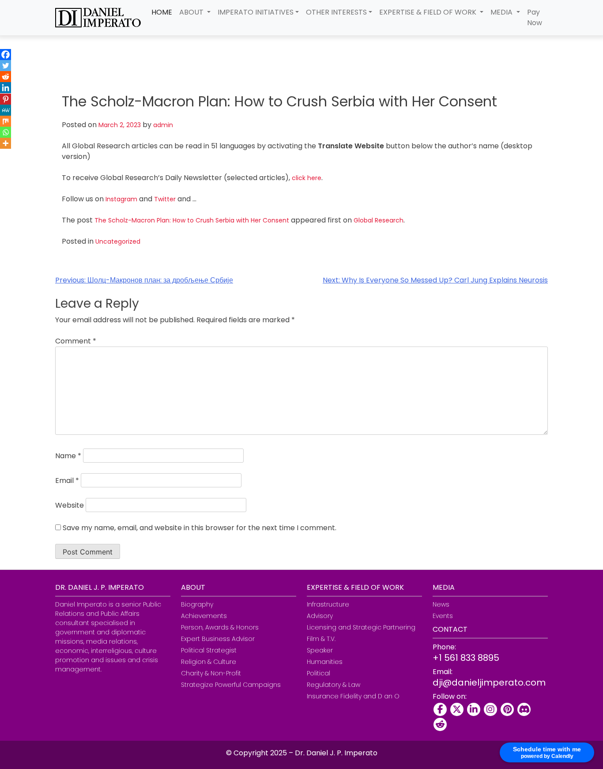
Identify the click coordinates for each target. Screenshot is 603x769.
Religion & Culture (208, 661)
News (441, 604)
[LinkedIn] (473, 709)
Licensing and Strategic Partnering (361, 627)
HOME (161, 12)
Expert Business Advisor (218, 638)
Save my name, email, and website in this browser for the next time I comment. (199, 528)
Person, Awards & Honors (220, 627)
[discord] (524, 709)
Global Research (378, 220)
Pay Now (534, 17)
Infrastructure (328, 604)
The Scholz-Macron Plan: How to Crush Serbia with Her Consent (191, 220)
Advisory (320, 615)
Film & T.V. (321, 638)
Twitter (165, 199)
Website (69, 505)
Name (68, 456)
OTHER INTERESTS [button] (336, 12)
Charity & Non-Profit (211, 673)
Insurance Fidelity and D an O (353, 696)
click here (306, 177)
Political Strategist (209, 650)
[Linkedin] (5, 87)
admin (163, 125)
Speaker (320, 650)
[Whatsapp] (5, 132)
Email (67, 480)
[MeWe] (5, 110)
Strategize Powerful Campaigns (231, 684)
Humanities (325, 661)
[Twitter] (5, 65)
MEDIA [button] (502, 12)
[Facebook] (5, 54)
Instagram (121, 199)
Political (318, 673)
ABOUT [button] (192, 12)
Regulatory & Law (333, 684)
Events (443, 615)
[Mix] (5, 121)
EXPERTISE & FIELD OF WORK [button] (428, 12)
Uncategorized (117, 241)
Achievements (204, 615)
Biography (197, 604)
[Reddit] (5, 76)
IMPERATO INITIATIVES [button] (256, 12)
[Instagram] (490, 709)
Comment (75, 341)
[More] (5, 143)
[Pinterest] (5, 99)
